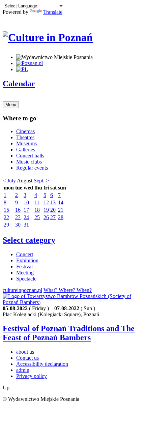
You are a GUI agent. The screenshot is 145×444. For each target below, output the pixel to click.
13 (53, 202)
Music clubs (29, 162)
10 (26, 202)
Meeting (25, 272)
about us (25, 352)
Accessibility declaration (42, 364)
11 (36, 202)
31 (26, 225)
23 (18, 217)
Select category (29, 240)
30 (18, 225)
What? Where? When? (68, 290)
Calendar (19, 83)
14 (60, 202)
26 (46, 217)
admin (22, 370)
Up (6, 387)
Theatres (25, 137)
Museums (26, 143)
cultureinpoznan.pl (22, 290)
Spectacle (26, 279)
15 (6, 210)
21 (60, 210)
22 (6, 217)
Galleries (25, 149)
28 (60, 217)
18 (37, 210)
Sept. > (41, 180)
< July (9, 180)
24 (26, 217)
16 (18, 210)
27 (53, 217)
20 (53, 210)
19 (46, 210)
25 (37, 217)
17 (26, 210)
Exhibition (27, 260)
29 (6, 225)
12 (46, 202)
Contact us (27, 358)
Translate (52, 12)
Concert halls (30, 155)
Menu (10, 104)
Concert (24, 254)
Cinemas (25, 131)
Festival (24, 266)
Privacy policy (31, 376)
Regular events (32, 168)
